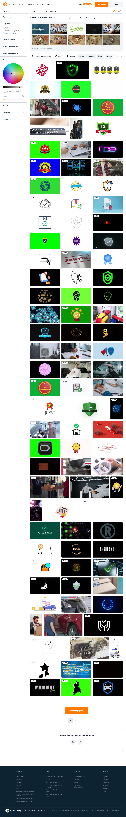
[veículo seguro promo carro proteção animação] (116, 648)
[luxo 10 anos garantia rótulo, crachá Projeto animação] (45, 89)
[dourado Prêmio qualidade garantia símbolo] (76, 332)
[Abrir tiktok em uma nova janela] (38, 810)
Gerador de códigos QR (24, 801)
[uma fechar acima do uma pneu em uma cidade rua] (36, 510)
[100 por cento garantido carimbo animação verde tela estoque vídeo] (45, 149)
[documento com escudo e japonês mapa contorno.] (49, 648)
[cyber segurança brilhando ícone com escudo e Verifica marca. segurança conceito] (72, 70)
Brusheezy (19, 777)
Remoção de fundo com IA (25, 798)
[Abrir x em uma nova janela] (41, 810)
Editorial (40, 4)
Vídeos (29, 4)
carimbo (91, 56)
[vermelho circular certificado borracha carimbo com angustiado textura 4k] (107, 448)
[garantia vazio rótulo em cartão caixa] (108, 585)
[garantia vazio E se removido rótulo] (49, 128)
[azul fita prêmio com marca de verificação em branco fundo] (108, 259)
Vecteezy (19, 779)
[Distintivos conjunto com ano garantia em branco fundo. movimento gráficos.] (106, 70)
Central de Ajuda (79, 777)
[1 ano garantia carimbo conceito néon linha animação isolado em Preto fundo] (108, 149)
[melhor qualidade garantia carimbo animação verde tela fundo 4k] (45, 186)
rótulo (81, 56)
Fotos (21, 4)
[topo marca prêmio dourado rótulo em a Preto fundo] (108, 669)
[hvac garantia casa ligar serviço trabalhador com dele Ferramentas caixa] (108, 314)
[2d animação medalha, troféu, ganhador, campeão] (76, 107)
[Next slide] (119, 56)
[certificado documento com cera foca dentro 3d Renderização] (108, 204)
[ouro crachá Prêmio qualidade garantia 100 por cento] (45, 296)
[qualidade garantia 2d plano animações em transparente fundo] (45, 277)
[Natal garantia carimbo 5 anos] (45, 167)
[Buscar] (114, 11)
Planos (80, 4)
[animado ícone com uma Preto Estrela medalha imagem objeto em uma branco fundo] (45, 669)
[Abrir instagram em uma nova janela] (28, 810)
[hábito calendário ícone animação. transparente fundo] (45, 549)
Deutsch (105, 785)
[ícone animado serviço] (45, 585)
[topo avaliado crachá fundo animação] (76, 448)
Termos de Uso (85, 810)
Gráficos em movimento (42, 56)
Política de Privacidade (98, 810)
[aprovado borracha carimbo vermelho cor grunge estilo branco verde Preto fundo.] (42, 70)
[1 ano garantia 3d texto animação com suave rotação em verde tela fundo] (45, 387)
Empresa (19, 785)
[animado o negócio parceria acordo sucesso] (45, 259)
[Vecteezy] (5, 4)
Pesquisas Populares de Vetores (54, 786)
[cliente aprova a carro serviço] (45, 429)
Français (105, 788)
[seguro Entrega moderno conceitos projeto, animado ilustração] (76, 204)
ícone (100, 56)
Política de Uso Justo (113, 810)
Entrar (116, 4)
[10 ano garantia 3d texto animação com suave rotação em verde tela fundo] (108, 107)
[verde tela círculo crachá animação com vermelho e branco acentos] (76, 89)
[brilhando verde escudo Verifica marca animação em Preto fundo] (108, 296)
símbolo (109, 56)
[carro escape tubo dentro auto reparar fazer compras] (76, 466)
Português (106, 782)
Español (105, 779)
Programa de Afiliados (53, 782)
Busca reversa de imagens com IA (25, 795)
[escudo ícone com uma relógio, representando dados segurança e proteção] (108, 241)
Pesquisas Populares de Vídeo (54, 795)
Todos (7, 28)
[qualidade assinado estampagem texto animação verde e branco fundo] (45, 204)
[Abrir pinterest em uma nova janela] (35, 810)
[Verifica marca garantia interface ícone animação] (103, 625)
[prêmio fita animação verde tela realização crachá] (76, 314)
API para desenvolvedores (25, 791)
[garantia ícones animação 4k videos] (49, 408)
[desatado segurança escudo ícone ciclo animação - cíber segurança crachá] (76, 585)
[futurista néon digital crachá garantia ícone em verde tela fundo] (45, 448)
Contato (76, 779)
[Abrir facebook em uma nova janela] (25, 810)
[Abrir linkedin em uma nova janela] (32, 810)
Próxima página (76, 710)
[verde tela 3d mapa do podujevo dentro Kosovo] (76, 687)
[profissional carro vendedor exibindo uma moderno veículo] (89, 487)
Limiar (5, 96)
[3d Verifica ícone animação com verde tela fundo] (108, 277)
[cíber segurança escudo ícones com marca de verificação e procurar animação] (45, 241)
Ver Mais (112, 40)
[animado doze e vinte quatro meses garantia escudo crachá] (103, 128)
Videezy (19, 782)
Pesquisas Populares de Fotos (54, 791)
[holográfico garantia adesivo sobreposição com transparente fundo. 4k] (45, 369)
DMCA (48, 779)
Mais (49, 4)
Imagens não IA (10, 33)
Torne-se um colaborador (78, 786)
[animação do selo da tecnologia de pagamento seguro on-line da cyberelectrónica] (108, 604)
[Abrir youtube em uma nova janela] (44, 810)
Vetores (11, 4)
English (105, 777)
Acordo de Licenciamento (54, 777)
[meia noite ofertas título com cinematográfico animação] (45, 687)
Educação (19, 788)
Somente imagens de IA (13, 31)
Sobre (76, 782)
